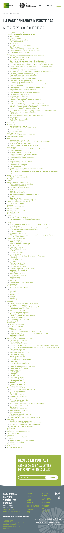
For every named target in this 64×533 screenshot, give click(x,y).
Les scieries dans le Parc (19, 140)
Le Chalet (13, 361)
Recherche (11, 428)
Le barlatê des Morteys (19, 98)
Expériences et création (19, 40)
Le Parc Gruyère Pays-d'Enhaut (19, 288)
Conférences (15, 47)
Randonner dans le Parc (16, 388)
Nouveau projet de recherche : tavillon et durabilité (30, 142)
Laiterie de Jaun (16, 370)
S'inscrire (52, 477)
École (9, 216)
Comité (13, 289)
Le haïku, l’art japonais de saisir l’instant (25, 100)
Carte (9, 180)
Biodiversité (11, 147)
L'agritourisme (15, 129)
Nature (12, 295)
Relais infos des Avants (19, 177)
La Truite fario (15, 166)
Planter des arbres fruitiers (20, 152)
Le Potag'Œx (14, 258)
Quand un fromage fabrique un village (24, 108)
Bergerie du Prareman (18, 344)
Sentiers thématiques (18, 409)
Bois (8, 138)
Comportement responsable (17, 182)
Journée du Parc (16, 86)
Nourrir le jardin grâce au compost (23, 107)
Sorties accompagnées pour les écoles (25, 49)
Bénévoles (46, 502)
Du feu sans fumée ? (18, 237)
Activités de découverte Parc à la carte (21, 35)
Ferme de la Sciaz (17, 377)
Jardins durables (16, 42)
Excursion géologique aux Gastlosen (24, 70)
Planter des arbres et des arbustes (23, 154)
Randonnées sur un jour (19, 405)
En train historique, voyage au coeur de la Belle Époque (31, 72)
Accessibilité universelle (16, 33)
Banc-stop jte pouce (14, 447)
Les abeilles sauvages (18, 165)
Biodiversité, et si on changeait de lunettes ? (27, 168)
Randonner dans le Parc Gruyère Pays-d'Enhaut (28, 403)
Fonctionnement (13, 284)
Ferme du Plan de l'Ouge (19, 353)
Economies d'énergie (18, 233)
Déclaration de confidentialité (18, 432)
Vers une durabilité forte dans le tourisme (26, 423)
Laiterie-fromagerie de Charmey (22, 367)
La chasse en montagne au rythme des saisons (28, 87)
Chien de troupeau (17, 393)
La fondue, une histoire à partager (23, 89)
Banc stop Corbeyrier (18, 314)
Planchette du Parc (17, 384)
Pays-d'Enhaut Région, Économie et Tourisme (27, 256)
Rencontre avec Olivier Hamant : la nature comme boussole (33, 110)
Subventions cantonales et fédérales (24, 230)
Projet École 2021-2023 (19, 217)
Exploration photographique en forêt (24, 73)
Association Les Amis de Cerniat (22, 135)
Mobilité (10, 302)
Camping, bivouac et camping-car (23, 200)
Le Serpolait (14, 375)
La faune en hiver (16, 91)
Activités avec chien (17, 193)
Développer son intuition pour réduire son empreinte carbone (34, 235)
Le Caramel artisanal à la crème (22, 268)
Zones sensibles (13, 433)
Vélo (8, 446)
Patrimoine (11, 323)
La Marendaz (15, 277)
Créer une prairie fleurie (16, 207)
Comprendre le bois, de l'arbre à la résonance (27, 61)
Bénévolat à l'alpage (18, 59)
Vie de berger (15, 117)
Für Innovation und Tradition (18, 437)
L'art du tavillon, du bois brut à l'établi (25, 93)
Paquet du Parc (16, 386)
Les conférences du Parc (16, 203)
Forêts (12, 296)
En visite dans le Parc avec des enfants (25, 425)
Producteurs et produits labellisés (20, 338)
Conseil (13, 291)
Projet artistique (16, 43)
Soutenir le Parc (13, 212)
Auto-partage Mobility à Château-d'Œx (25, 307)
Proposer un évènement (16, 430)
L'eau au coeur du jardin (19, 96)
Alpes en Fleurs (16, 259)
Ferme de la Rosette (18, 263)
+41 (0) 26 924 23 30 (8, 509)
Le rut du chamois (17, 101)
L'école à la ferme (17, 221)
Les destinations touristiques (21, 426)
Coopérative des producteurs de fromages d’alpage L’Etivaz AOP (34, 345)
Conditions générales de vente (18, 201)
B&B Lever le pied (17, 242)
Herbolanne (14, 261)
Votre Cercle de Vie (17, 265)
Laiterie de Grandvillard (19, 368)
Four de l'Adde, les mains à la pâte (23, 75)
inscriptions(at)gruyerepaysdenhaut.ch (13, 523)
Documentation (12, 214)
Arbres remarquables (15, 136)
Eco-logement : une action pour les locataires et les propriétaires (30, 225)
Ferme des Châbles (17, 273)
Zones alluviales (16, 330)
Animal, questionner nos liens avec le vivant (27, 56)
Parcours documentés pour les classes (25, 219)
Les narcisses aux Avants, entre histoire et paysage (29, 105)
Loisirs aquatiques (17, 191)
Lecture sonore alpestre (19, 94)
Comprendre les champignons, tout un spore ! (28, 63)
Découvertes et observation (20, 45)
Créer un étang (16, 151)
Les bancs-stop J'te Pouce (20, 309)
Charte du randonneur (18, 391)
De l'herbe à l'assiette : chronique (23, 128)
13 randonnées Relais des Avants (22, 389)
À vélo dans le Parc (17, 317)
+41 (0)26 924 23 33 (8, 521)
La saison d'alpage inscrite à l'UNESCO (25, 418)
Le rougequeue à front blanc (21, 161)
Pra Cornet (14, 398)
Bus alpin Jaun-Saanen (19, 305)
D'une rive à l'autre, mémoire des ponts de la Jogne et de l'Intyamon (32, 67)
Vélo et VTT (14, 189)
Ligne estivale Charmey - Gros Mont (24, 303)
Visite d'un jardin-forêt (19, 119)
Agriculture (11, 124)
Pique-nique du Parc (18, 382)
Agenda (9, 54)
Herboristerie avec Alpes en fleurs (23, 79)
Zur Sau (13, 251)
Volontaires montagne (18, 126)
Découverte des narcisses (20, 187)
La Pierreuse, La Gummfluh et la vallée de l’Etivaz (29, 333)
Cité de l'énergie (16, 231)
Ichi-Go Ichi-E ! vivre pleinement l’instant (26, 80)
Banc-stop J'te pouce (18, 310)
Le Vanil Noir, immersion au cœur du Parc (26, 331)
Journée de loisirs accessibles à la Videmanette (28, 84)
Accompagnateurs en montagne (22, 184)
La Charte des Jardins (18, 156)
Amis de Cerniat (13, 133)
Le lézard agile (15, 163)
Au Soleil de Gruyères (18, 249)
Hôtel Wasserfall (16, 254)
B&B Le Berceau (16, 240)
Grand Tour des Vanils (18, 396)
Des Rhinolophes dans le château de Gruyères (28, 149)
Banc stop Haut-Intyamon (20, 312)
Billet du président (17, 442)
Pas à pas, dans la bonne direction (23, 316)
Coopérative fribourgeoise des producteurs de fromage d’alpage (34, 347)
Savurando (14, 114)
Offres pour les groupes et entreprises (25, 50)
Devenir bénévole (13, 209)
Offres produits (16, 381)
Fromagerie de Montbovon (20, 363)
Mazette (13, 281)
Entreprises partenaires (16, 238)
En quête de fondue (17, 395)
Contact (10, 205)
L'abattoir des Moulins (18, 270)
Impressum (11, 435)
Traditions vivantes (17, 324)
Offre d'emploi (12, 321)
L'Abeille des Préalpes (18, 266)
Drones (12, 196)
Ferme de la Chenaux (18, 351)
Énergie (9, 223)
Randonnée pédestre (18, 186)
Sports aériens (15, 198)
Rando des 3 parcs (17, 402)
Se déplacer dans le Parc (19, 319)
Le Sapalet (14, 272)
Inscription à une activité (19, 52)
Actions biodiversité (17, 170)
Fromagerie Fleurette (18, 275)
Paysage (10, 328)
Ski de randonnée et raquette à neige (24, 194)
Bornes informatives (14, 175)
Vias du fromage (16, 412)
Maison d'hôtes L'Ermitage (20, 244)
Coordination (15, 293)
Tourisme (13, 298)
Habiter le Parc (12, 286)
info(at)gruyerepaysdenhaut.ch (11, 511)
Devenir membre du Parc (16, 210)
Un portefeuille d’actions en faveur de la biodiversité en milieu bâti (34, 172)
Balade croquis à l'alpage (19, 57)
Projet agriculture (16, 131)
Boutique (10, 179)
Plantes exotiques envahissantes (22, 158)
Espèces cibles (15, 159)
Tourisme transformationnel (21, 421)
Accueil (5, 13)
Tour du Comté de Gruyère (20, 410)
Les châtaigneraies (17, 326)
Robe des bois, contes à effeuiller (23, 112)
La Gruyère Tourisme (18, 247)
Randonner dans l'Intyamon (20, 414)
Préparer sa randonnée (19, 400)
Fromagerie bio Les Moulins (20, 360)
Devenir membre (45, 494)
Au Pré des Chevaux (17, 252)
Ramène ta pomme (17, 121)
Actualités (10, 122)
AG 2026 (10, 439)
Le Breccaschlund (17, 335)
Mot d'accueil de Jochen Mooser (22, 440)
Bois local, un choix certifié (20, 144)
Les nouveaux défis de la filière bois (24, 145)
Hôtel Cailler (15, 245)
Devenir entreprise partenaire (21, 282)
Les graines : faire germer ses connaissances (27, 103)
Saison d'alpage (16, 38)
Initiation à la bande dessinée (21, 82)
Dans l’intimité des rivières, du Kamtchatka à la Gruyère (31, 64)
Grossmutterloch (16, 77)
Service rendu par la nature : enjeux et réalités (28, 115)
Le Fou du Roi (15, 279)
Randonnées (15, 36)
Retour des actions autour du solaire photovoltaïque (30, 228)
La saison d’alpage (14, 416)
